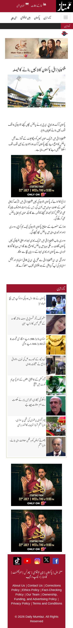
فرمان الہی (20, 5)
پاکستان (48, 572)
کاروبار (44, 576)
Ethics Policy (31, 590)
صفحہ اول (58, 572)
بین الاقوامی (38, 572)
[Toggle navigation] (65, 17)
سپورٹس (27, 572)
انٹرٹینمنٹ (17, 572)
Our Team (33, 594)
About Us (19, 585)
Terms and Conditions (47, 603)
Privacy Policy (21, 603)
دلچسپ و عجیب (33, 576)
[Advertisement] (35, 112)
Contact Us (35, 585)
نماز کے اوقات (36, 5)
